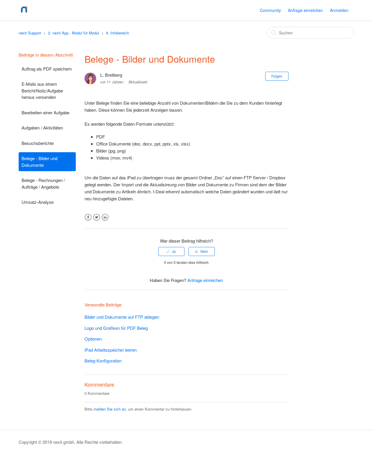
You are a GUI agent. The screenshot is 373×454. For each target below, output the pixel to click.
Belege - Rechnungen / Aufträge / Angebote (43, 183)
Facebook (88, 217)
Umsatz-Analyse (38, 202)
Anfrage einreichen (305, 10)
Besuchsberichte (38, 143)
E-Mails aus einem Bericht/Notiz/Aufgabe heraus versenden (42, 90)
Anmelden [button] (339, 10)
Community (270, 10)
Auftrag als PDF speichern (47, 69)
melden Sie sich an (110, 409)
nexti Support (30, 33)
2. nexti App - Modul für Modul (73, 33)
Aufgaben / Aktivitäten (42, 128)
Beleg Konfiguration (103, 360)
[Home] (24, 13)
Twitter (96, 217)
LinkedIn (105, 217)
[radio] (171, 251)
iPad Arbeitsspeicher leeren (111, 350)
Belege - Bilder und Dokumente (39, 161)
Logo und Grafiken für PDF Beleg (116, 328)
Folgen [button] (276, 75)
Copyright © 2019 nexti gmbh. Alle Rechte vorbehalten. (71, 442)
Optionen (93, 339)
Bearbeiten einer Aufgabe (45, 112)
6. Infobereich (117, 33)
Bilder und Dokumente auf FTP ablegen (122, 317)
